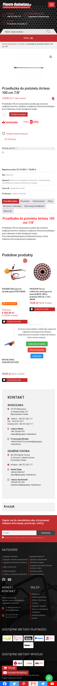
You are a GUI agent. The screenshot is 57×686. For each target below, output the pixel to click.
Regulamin (36, 594)
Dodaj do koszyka (18, 114)
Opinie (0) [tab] (7, 211)
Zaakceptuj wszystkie (36, 344)
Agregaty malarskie (10, 556)
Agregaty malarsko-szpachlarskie (15, 560)
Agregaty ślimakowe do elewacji (15, 562)
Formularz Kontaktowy (17, 673)
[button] (26, 38)
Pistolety (16, 183)
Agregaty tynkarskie (37, 556)
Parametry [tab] (24, 201)
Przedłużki (33, 183)
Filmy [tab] (50, 201)
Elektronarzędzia (9, 571)
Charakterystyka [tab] (10, 201)
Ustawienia (36, 356)
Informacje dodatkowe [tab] (34, 206)
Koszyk (11, 668)
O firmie (35, 603)
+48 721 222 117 (14, 16)
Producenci (24, 183)
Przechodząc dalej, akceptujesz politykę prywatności (25, 538)
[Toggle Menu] (51, 4)
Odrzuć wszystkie (37, 350)
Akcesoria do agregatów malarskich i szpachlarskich (30, 180)
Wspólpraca (36, 612)
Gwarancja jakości (38, 615)
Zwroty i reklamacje (39, 600)
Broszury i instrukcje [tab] (12, 206)
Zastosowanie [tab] (38, 201)
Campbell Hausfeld (17, 188)
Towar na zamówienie (40, 609)
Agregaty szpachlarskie (38, 560)
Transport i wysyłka (39, 606)
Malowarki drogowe (37, 562)
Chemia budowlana (37, 574)
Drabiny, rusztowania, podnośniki (15, 574)
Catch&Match (7, 183)
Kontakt (34, 618)
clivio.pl (19, 678)
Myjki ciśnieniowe (9, 567)
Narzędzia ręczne (36, 571)
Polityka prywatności (39, 597)
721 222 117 (12, 617)
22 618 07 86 (13, 615)
